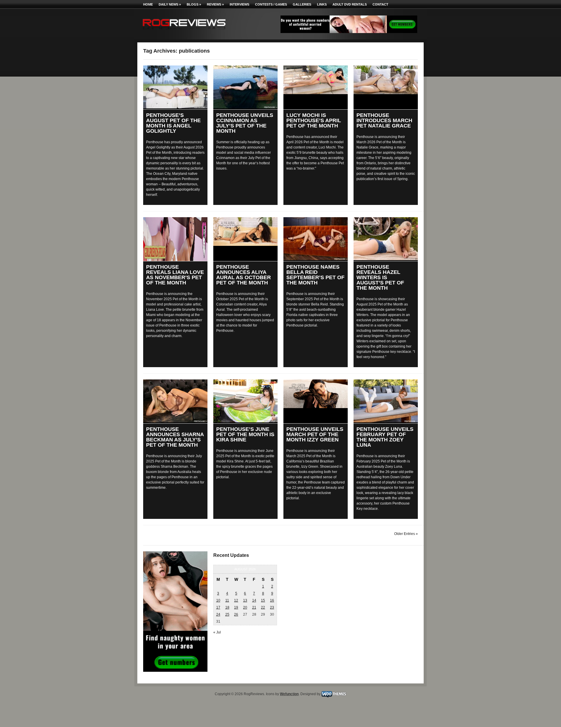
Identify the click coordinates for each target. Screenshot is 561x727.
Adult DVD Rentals (350, 4)
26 (236, 614)
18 (227, 607)
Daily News (170, 4)
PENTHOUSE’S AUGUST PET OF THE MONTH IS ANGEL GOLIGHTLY (173, 123)
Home (148, 4)
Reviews (215, 4)
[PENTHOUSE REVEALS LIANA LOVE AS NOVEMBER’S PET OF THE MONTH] (175, 239)
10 (218, 600)
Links (322, 4)
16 (272, 600)
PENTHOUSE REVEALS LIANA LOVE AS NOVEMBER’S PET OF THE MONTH (175, 275)
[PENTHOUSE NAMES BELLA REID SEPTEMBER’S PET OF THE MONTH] (315, 238)
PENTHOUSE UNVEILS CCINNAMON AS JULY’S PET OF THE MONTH (244, 123)
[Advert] (348, 32)
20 (245, 607)
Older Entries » (406, 534)
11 (227, 600)
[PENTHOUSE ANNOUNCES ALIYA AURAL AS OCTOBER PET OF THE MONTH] (245, 231)
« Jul (217, 632)
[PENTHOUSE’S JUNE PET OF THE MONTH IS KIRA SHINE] (245, 400)
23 (272, 607)
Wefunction (289, 694)
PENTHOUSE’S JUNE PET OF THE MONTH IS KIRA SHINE (245, 434)
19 (236, 607)
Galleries (302, 4)
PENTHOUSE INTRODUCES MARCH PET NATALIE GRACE (384, 120)
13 (245, 600)
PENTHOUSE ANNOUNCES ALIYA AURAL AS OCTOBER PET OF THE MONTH (243, 275)
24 (218, 614)
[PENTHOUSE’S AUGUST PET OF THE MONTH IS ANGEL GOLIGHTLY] (175, 86)
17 (218, 607)
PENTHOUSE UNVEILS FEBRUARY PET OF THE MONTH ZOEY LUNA (384, 437)
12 (236, 600)
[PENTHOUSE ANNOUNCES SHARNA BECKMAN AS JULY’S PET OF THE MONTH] (175, 400)
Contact (380, 4)
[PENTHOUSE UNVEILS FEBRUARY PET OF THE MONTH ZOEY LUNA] (386, 400)
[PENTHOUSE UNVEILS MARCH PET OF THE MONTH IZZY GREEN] (315, 393)
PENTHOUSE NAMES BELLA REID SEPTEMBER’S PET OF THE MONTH (315, 275)
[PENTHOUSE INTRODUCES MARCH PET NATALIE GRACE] (386, 79)
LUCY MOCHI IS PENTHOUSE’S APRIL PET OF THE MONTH (313, 120)
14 (254, 600)
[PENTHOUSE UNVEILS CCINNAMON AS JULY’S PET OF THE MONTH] (245, 86)
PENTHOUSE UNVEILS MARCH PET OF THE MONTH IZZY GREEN (314, 434)
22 (263, 607)
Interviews (239, 4)
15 (263, 600)
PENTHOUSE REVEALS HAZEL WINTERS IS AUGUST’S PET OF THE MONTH (380, 277)
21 (254, 607)
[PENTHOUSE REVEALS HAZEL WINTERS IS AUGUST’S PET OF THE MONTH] (386, 238)
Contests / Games (271, 4)
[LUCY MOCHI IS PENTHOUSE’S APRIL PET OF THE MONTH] (315, 79)
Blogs (194, 4)
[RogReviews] (184, 30)
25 (227, 614)
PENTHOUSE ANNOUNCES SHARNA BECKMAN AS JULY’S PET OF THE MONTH (175, 437)
